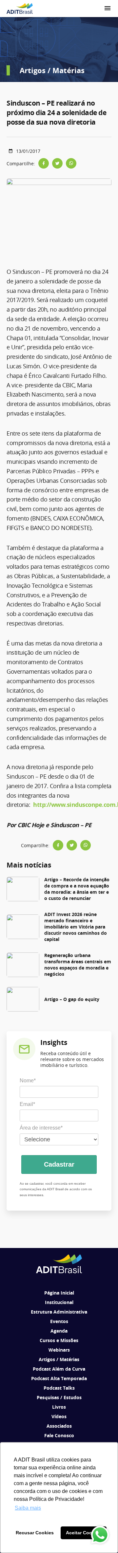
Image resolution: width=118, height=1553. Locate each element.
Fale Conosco (59, 1435)
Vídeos (59, 1416)
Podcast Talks (59, 1388)
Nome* (28, 1080)
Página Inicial (59, 1293)
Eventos (59, 1321)
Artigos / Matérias (59, 1359)
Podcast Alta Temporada (59, 1378)
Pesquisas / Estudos (59, 1397)
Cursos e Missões (59, 1340)
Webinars (59, 1350)
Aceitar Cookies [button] (83, 1532)
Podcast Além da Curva (59, 1369)
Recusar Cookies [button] (35, 1532)
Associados (59, 1426)
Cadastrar (59, 1164)
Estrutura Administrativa (59, 1312)
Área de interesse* (41, 1128)
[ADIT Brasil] (20, 8)
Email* (27, 1104)
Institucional (59, 1302)
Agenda (59, 1331)
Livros (59, 1407)
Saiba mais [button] (28, 1508)
